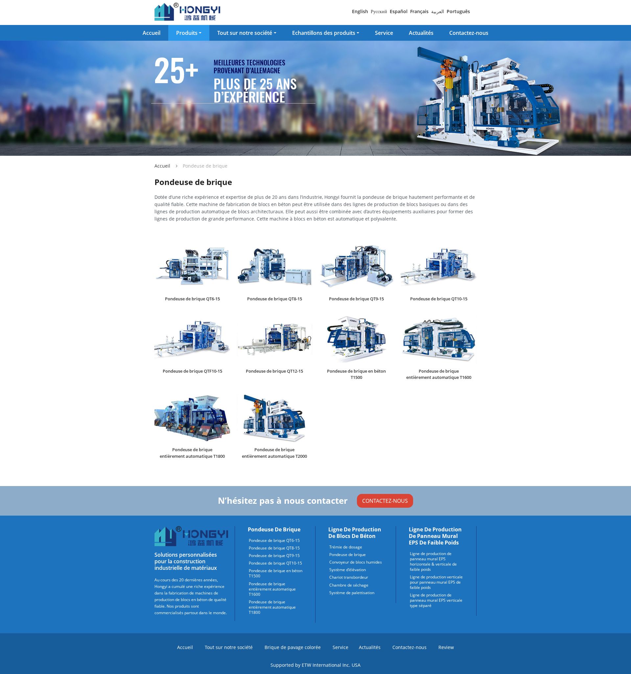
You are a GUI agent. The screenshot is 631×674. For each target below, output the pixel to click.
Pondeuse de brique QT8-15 (274, 299)
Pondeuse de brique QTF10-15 (192, 371)
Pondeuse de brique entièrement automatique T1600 (438, 374)
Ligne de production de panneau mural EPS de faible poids (435, 536)
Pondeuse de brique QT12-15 (274, 371)
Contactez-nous (468, 32)
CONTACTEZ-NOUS (385, 500)
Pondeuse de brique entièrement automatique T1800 (192, 453)
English (360, 11)
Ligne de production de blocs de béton (354, 533)
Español (399, 11)
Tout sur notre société (229, 647)
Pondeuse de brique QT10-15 (438, 299)
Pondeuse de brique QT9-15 (356, 299)
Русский (379, 11)
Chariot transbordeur (348, 577)
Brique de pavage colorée (293, 647)
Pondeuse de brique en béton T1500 (356, 374)
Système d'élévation (347, 569)
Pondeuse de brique (274, 529)
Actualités (421, 32)
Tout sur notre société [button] (244, 32)
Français (419, 11)
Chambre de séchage (348, 585)
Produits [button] (187, 32)
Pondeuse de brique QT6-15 (192, 299)
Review (446, 647)
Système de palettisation (351, 592)
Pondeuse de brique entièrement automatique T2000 (274, 453)
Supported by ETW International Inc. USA (315, 665)
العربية (437, 11)
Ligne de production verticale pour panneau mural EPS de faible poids (436, 582)
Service (384, 32)
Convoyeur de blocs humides (355, 562)
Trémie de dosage (345, 547)
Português (458, 11)
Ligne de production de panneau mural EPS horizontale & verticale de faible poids (433, 561)
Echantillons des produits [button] (323, 32)
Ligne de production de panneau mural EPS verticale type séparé (436, 600)
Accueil (151, 32)
